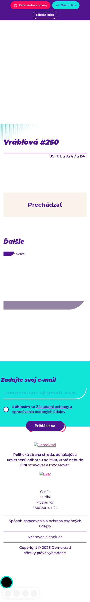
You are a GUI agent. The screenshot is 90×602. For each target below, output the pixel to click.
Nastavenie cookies (45, 537)
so (42, 409)
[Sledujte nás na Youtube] (25, 593)
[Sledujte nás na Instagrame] (16, 593)
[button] (6, 582)
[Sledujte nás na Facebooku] (7, 593)
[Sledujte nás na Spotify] (34, 593)
